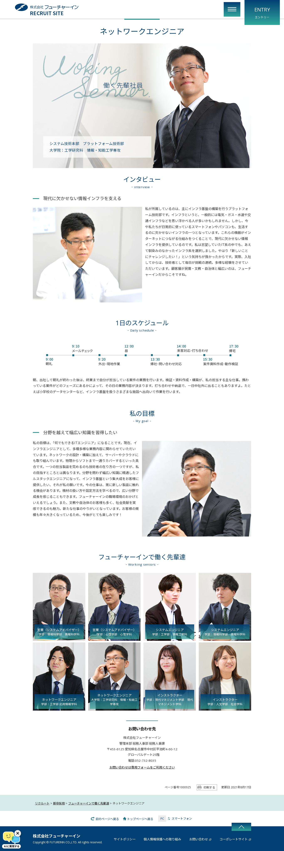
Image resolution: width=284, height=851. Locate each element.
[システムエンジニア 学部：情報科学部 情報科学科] (225, 638)
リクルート (42, 803)
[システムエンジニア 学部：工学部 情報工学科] (169, 638)
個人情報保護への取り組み (162, 839)
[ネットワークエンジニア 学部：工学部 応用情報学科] (59, 708)
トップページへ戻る (140, 819)
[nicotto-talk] (11, 839)
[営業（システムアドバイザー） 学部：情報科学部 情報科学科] (59, 638)
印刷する (209, 787)
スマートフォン (182, 818)
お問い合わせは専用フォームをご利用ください (142, 767)
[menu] (232, 9)
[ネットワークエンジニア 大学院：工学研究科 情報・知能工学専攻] (114, 708)
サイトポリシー (125, 839)
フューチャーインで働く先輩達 (88, 803)
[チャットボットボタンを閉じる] (17, 833)
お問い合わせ (198, 839)
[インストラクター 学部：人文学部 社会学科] (225, 708)
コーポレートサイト (234, 839)
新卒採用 (59, 803)
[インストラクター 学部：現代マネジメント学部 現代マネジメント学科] (169, 708)
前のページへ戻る (107, 819)
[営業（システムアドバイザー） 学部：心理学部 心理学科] (114, 638)
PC (162, 818)
